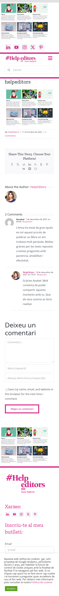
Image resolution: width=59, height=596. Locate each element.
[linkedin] (8, 47)
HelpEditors (13, 131)
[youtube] (16, 47)
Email (8, 544)
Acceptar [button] (11, 588)
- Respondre (26, 221)
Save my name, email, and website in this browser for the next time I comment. (29, 394)
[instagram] (24, 47)
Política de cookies (41, 582)
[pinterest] (41, 47)
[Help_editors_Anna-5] (25, 474)
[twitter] (33, 47)
